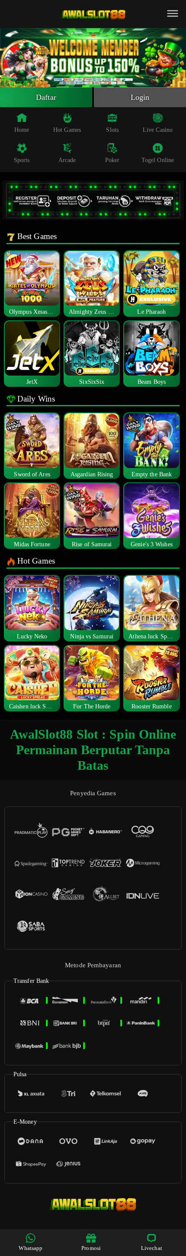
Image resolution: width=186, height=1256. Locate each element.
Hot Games (67, 130)
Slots (112, 130)
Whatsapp (30, 1248)
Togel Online (157, 160)
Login (140, 97)
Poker (112, 160)
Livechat (151, 1248)
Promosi (91, 1248)
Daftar (46, 97)
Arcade (67, 160)
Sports (22, 160)
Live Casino (158, 130)
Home (21, 130)
